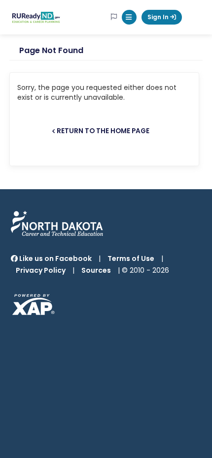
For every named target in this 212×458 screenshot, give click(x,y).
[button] (129, 17)
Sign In (158, 17)
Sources (96, 270)
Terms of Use (130, 258)
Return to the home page (103, 131)
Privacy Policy (41, 270)
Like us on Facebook (55, 258)
